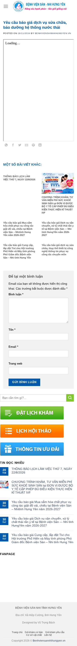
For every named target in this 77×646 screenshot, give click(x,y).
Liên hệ (48, 635)
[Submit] (70, 398)
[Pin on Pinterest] (33, 146)
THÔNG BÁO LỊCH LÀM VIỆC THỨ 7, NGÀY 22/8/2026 (42, 470)
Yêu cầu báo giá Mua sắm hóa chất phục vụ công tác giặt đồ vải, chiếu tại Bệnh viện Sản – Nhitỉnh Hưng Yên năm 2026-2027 (41, 505)
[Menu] (5, 6)
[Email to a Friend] (27, 146)
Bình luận (16, 294)
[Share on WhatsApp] (6, 146)
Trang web (15, 363)
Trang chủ (17, 632)
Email (13, 346)
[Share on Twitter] (20, 146)
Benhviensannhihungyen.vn (49, 640)
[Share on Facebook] (13, 146)
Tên (12, 329)
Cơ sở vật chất (34, 635)
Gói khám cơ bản (34, 632)
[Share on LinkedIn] (40, 146)
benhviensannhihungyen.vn (53, 33)
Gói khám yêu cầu (54, 632)
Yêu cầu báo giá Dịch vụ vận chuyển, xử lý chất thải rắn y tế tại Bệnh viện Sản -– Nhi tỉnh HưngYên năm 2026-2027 (43, 522)
